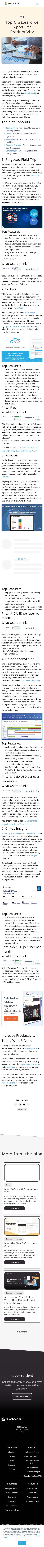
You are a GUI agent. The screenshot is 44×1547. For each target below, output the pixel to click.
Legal (20, 1524)
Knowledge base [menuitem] (32, 1501)
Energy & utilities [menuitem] (11, 1488)
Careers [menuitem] (12, 1456)
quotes (9, 326)
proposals (25, 326)
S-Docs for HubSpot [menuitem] (32, 1472)
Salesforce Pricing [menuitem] (32, 1452)
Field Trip (36, 175)
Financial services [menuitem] (12, 1493)
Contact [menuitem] (12, 1469)
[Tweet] (28, 1105)
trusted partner (31, 1048)
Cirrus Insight (31, 855)
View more (22, 1332)
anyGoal (5, 476)
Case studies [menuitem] (32, 1488)
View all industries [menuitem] (12, 1510)
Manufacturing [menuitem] (11, 1506)
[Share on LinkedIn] (20, 1105)
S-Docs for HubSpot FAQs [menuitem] (32, 1476)
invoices (16, 326)
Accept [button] (22, 1543)
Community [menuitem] (32, 1493)
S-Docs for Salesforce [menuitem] (32, 1456)
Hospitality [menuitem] (12, 1501)
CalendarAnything (32, 680)
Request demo (22, 1396)
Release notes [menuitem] (32, 1497)
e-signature (10, 1067)
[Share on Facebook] (24, 1105)
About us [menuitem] (11, 1452)
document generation (30, 1064)
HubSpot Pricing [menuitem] (32, 1467)
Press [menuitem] (12, 1461)
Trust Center (29, 1524)
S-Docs (20, 308)
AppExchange (30, 93)
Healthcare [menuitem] (12, 1497)
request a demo (8, 1083)
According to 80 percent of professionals (19, 833)
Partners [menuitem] (11, 1465)
